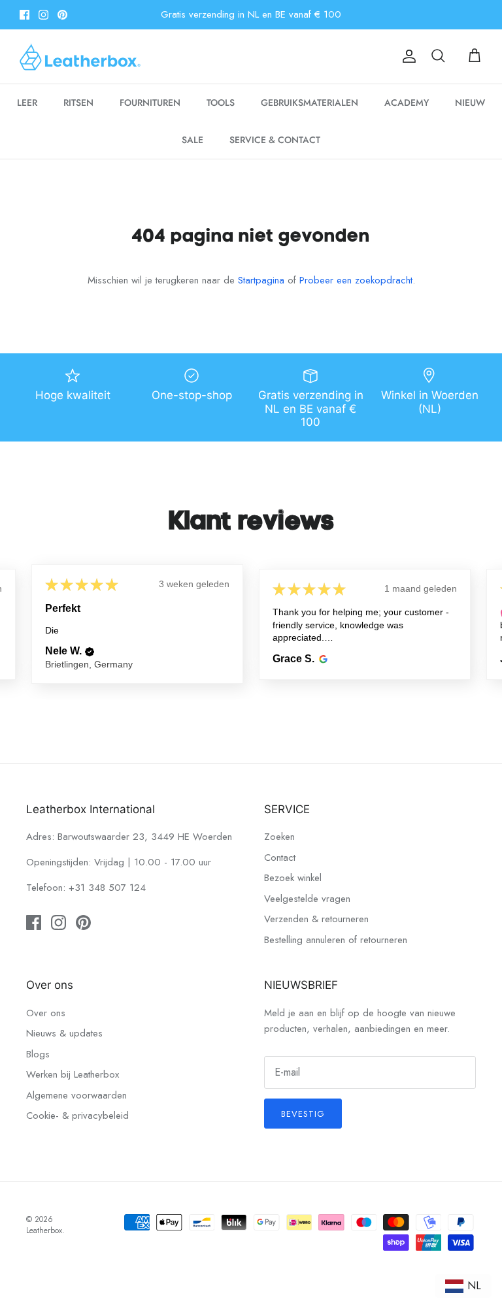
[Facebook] (24, 15)
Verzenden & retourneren (316, 919)
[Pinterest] (62, 15)
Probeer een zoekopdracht (355, 280)
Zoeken (279, 836)
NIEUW (470, 102)
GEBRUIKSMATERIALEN (309, 102)
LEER (27, 102)
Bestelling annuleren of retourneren (335, 940)
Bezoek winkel (293, 878)
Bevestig (303, 1114)
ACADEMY (406, 102)
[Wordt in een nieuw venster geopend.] (321, 659)
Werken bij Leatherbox (72, 1074)
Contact (279, 857)
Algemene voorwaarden (76, 1095)
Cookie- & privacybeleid (77, 1115)
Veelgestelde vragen (307, 898)
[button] (89, 652)
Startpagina (261, 280)
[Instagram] (43, 15)
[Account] (406, 56)
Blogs (38, 1054)
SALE (192, 139)
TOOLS (221, 102)
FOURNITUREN (150, 102)
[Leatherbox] (80, 56)
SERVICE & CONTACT (274, 139)
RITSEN (78, 102)
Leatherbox (44, 1230)
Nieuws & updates (64, 1033)
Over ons (45, 1013)
